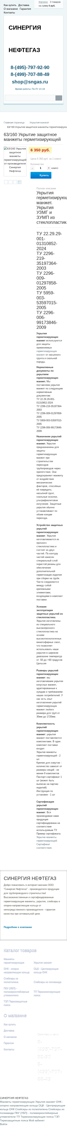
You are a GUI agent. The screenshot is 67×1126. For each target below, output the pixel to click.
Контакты (9, 12)
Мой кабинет (36, 1120)
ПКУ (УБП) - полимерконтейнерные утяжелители (16, 991)
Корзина (43, 2)
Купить (44, 175)
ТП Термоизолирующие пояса (35, 1116)
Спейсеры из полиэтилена (31, 1109)
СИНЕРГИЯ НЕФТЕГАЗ (25, 38)
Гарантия (25, 8)
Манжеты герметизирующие (17, 1101)
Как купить (10, 5)
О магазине (11, 8)
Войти (3, 1124)
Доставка (23, 5)
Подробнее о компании (18, 927)
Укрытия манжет (43, 962)
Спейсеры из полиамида (47, 981)
